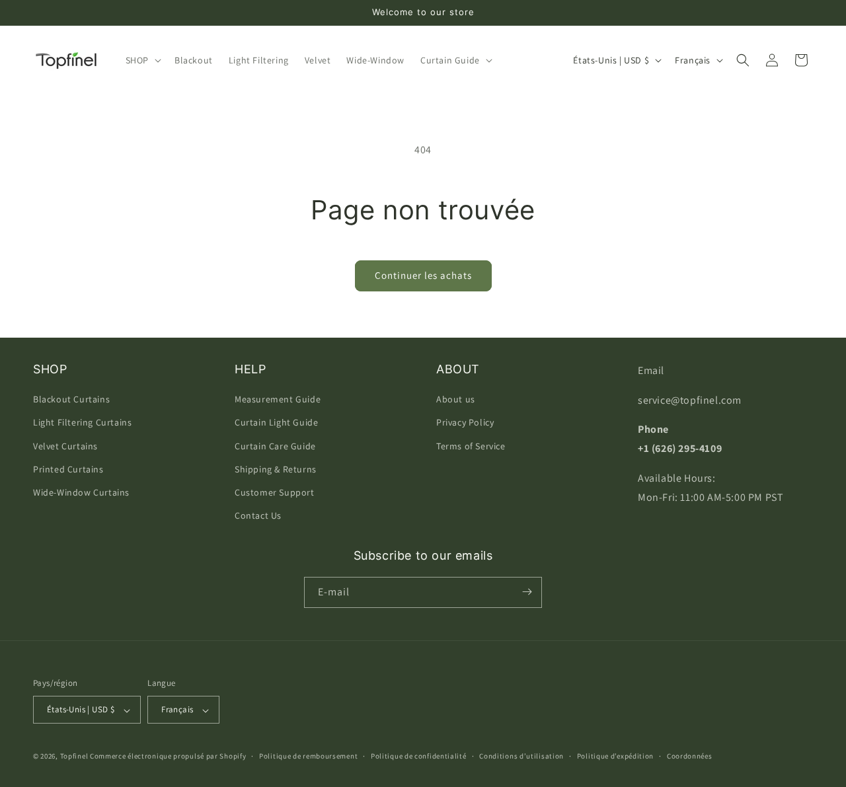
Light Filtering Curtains (82, 423)
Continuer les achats (423, 275)
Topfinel (74, 756)
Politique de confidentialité (419, 756)
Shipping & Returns (276, 469)
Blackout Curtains (71, 400)
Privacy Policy (465, 423)
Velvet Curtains (65, 446)
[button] (142, 60)
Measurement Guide (278, 400)
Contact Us (258, 516)
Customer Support (275, 492)
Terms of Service (471, 446)
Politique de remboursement (308, 756)
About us (455, 400)
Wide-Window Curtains (81, 492)
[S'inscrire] (526, 591)
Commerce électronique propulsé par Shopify (168, 756)
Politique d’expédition (615, 756)
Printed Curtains (68, 469)
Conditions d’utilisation (521, 756)
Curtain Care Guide (275, 446)
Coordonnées (689, 756)
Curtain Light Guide (276, 423)
